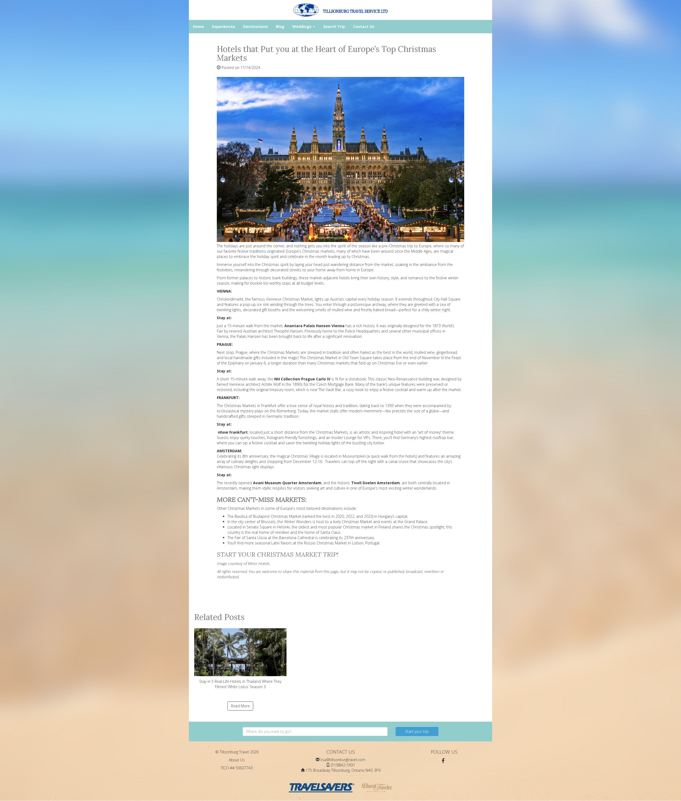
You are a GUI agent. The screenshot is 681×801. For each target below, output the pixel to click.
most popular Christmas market (345, 526)
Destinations (255, 26)
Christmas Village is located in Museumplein (328, 456)
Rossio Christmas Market (325, 542)
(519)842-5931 (343, 764)
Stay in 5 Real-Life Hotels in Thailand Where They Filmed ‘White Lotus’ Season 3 (240, 684)
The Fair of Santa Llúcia (247, 537)
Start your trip (417, 731)
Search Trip (334, 26)
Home (198, 26)
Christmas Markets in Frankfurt (250, 405)
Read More (240, 705)
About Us (237, 759)
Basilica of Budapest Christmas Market (268, 516)
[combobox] (315, 731)
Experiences (223, 26)
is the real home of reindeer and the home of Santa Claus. (291, 532)
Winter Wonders (298, 521)
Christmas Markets (283, 352)
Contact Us (363, 26)
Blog (280, 26)
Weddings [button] (302, 26)
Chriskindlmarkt (230, 299)
